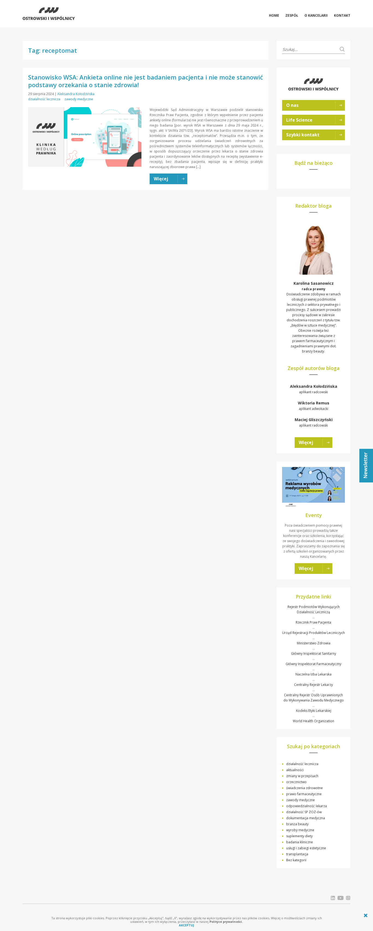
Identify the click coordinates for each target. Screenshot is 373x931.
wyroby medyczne (300, 830)
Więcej (306, 442)
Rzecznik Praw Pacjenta (313, 622)
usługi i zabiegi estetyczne (306, 848)
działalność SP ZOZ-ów (304, 812)
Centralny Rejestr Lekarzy (313, 684)
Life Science (299, 120)
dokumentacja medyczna (305, 818)
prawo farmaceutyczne (304, 794)
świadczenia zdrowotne (304, 788)
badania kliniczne (299, 842)
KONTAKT (342, 15)
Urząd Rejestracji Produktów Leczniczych (313, 632)
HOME (274, 15)
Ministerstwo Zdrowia (313, 643)
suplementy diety (299, 836)
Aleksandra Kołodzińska (75, 94)
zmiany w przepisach (302, 776)
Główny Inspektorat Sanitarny (313, 653)
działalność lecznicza (44, 99)
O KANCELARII (316, 15)
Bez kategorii (296, 860)
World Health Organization (313, 721)
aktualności (295, 770)
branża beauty (297, 824)
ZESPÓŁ (291, 15)
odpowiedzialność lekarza (306, 806)
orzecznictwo (296, 782)
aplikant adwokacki (313, 405)
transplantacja (297, 854)
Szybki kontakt (302, 135)
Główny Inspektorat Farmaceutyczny (313, 664)
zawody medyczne (78, 99)
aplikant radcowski (313, 389)
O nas (292, 105)
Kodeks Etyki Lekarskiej (313, 710)
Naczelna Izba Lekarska (313, 674)
